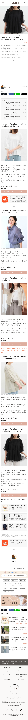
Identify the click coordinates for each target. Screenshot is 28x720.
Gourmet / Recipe (7, 671)
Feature (7, 680)
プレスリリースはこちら (10, 697)
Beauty (21, 667)
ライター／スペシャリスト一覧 (18, 702)
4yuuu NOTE (21, 680)
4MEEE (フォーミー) (16, 704)
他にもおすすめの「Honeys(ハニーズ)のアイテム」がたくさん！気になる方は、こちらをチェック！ (14, 350)
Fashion (7, 667)
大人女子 (20, 586)
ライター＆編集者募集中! (13, 705)
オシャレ (7, 580)
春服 (6, 588)
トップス (23, 580)
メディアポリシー (11, 701)
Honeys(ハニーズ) (9, 591)
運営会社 (8, 704)
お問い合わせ (19, 697)
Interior (21, 671)
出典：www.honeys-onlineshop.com (19, 35)
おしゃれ (15, 580)
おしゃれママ (14, 588)
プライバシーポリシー (20, 701)
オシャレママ (8, 583)
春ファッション (18, 583)
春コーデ (7, 586)
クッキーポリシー (6, 702)
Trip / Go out (7, 674)
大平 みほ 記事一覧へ (19, 568)
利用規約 (4, 701)
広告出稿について (14, 698)
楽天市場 (6, 191)
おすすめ (23, 588)
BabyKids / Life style (21, 675)
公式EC (20, 191)
